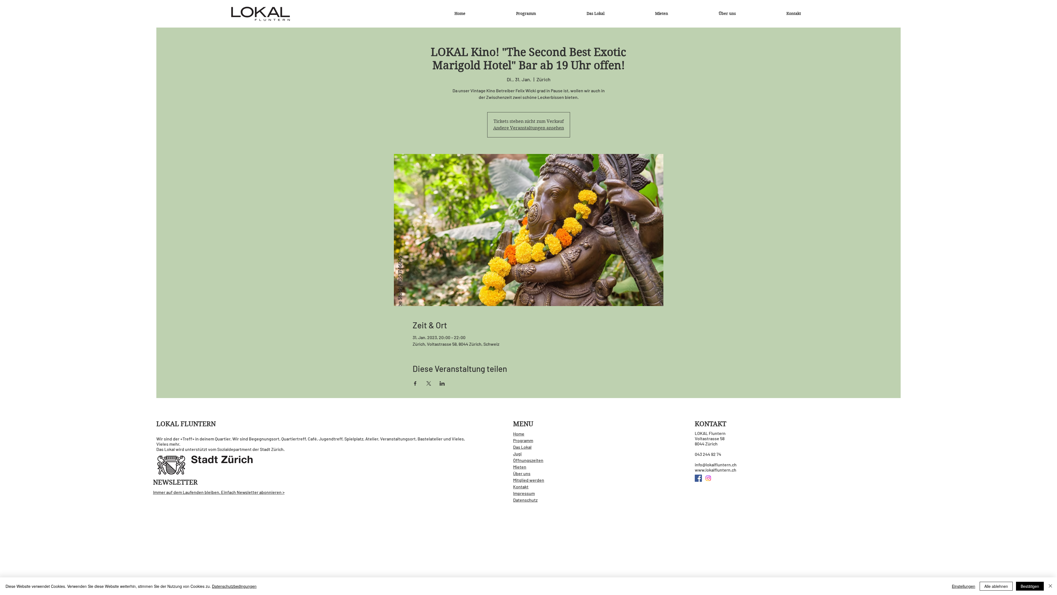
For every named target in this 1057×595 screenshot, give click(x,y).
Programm (523, 440)
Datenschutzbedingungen (234, 586)
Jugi (517, 453)
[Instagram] (708, 478)
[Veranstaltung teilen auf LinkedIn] (442, 383)
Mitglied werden (528, 480)
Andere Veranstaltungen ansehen (528, 128)
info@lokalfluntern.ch (716, 464)
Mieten (519, 466)
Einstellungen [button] (963, 586)
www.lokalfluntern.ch (715, 469)
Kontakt (520, 486)
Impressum (524, 493)
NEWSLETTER (175, 482)
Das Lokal (522, 447)
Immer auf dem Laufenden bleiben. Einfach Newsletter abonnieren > (219, 492)
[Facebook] (698, 478)
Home (518, 433)
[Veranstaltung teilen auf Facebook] (415, 383)
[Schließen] (1050, 586)
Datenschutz (525, 499)
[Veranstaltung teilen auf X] (428, 383)
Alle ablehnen (996, 586)
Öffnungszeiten (528, 460)
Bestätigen (1030, 586)
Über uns (521, 473)
